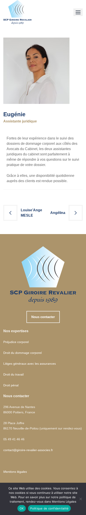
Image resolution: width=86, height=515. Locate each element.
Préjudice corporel (16, 342)
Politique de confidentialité (49, 508)
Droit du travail (13, 374)
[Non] (80, 499)
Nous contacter (43, 317)
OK (22, 508)
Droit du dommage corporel (22, 353)
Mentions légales (15, 471)
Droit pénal (11, 385)
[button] (78, 12)
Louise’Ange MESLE (31, 212)
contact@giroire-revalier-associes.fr (28, 450)
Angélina (57, 213)
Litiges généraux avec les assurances (29, 363)
